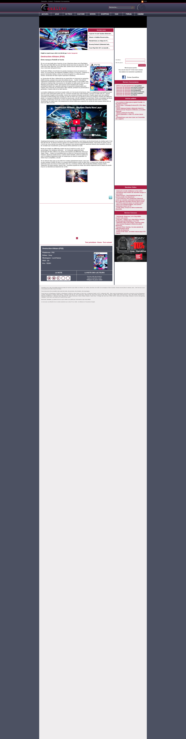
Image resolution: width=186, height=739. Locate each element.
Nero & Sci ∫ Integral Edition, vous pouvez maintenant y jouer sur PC (128, 205)
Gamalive (44, 1)
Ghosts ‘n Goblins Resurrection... (99, 37)
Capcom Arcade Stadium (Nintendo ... (100, 33)
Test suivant (107, 242)
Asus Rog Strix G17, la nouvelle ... (99, 48)
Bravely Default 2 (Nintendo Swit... (99, 44)
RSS (145, 1)
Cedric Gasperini (72, 53)
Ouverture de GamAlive (123, 87)
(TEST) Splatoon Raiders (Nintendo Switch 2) (129, 108)
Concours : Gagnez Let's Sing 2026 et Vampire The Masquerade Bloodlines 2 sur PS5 (130, 220)
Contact (50, 1)
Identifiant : (118, 59)
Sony (50, 255)
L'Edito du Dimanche (122, 230)
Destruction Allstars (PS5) (53, 57)
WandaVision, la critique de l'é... (98, 41)
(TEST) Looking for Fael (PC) (125, 113)
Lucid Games (56, 258)
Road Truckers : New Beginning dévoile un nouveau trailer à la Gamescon (129, 196)
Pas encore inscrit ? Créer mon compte (131, 70)
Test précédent (90, 242)
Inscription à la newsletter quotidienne (130, 72)
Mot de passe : (119, 62)
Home (99, 242)
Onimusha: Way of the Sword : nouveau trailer (130, 222)
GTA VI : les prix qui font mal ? (125, 86)
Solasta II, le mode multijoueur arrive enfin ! (129, 191)
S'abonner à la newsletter (62, 1)
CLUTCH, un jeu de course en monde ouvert (129, 203)
